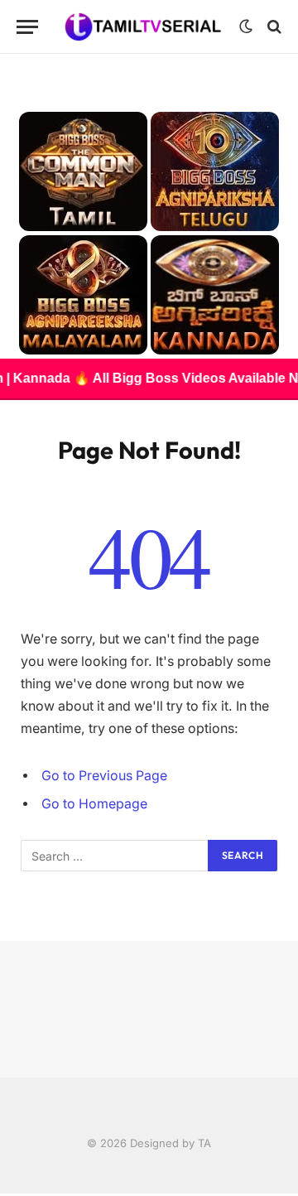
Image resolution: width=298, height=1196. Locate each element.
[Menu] (27, 27)
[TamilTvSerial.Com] (143, 26)
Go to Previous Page (104, 776)
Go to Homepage (94, 804)
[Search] (272, 27)
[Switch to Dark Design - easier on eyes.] (246, 26)
